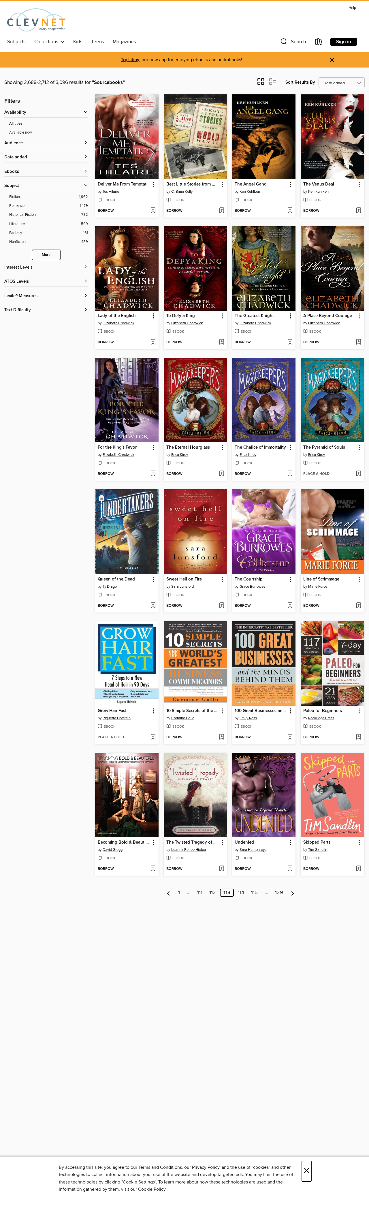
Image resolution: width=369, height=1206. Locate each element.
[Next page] (292, 892)
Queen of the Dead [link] (116, 579)
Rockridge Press (321, 718)
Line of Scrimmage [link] (321, 579)
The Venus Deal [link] (318, 184)
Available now (20, 132)
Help (352, 8)
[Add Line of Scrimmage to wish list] (358, 606)
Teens (97, 42)
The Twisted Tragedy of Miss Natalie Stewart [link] (192, 842)
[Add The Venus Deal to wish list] (358, 211)
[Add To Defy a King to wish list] (221, 342)
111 (199, 892)
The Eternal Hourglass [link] (188, 447)
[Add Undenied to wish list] (289, 869)
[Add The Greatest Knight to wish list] (289, 342)
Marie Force (317, 586)
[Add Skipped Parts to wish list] (358, 869)
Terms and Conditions (160, 1167)
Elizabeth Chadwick (118, 323)
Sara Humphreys (253, 849)
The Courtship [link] (249, 579)
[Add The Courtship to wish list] (289, 606)
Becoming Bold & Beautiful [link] (124, 842)
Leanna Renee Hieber (188, 849)
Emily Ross (248, 718)
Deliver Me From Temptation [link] (124, 184)
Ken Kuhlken (250, 191)
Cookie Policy (151, 1189)
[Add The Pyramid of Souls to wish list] (358, 474)
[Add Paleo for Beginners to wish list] (358, 737)
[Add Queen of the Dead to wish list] (153, 606)
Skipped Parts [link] (316, 842)
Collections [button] (47, 42)
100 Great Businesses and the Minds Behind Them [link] (261, 711)
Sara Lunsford (182, 586)
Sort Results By (300, 82)
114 (241, 892)
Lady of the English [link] (117, 316)
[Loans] (318, 42)
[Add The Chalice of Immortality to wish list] (289, 474)
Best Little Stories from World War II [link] (192, 184)
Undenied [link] (244, 842)
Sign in (343, 42)
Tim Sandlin (317, 849)
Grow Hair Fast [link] (112, 711)
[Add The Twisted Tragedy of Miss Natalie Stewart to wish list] (221, 869)
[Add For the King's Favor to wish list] (153, 474)
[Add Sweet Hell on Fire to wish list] (221, 606)
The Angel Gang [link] (251, 184)
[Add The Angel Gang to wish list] (289, 211)
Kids (77, 42)
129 (279, 892)
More (46, 254)
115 (254, 892)
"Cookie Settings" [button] (138, 1182)
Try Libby (130, 60)
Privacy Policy (205, 1167)
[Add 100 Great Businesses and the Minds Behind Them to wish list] (289, 737)
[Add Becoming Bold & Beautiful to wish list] (153, 869)
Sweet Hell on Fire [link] (184, 579)
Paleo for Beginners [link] (322, 711)
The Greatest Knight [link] (254, 316)
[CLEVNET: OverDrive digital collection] (36, 20)
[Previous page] (168, 892)
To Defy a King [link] (180, 316)
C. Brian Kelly (182, 191)
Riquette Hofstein (117, 718)
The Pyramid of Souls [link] (324, 447)
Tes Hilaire (111, 191)
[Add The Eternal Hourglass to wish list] (221, 474)
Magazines (124, 42)
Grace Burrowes (252, 586)
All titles (15, 123)
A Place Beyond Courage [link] (327, 316)
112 (212, 892)
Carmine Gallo (182, 718)
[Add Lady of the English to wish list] (153, 342)
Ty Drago (110, 586)
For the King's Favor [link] (117, 447)
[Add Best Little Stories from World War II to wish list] (221, 211)
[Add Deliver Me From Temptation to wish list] (153, 211)
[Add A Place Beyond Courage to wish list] (358, 342)
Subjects (16, 42)
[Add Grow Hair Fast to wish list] (153, 737)
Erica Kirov (179, 454)
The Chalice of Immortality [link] (260, 447)
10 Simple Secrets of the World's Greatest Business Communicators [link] (192, 711)
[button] (292, 42)
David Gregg (113, 849)
